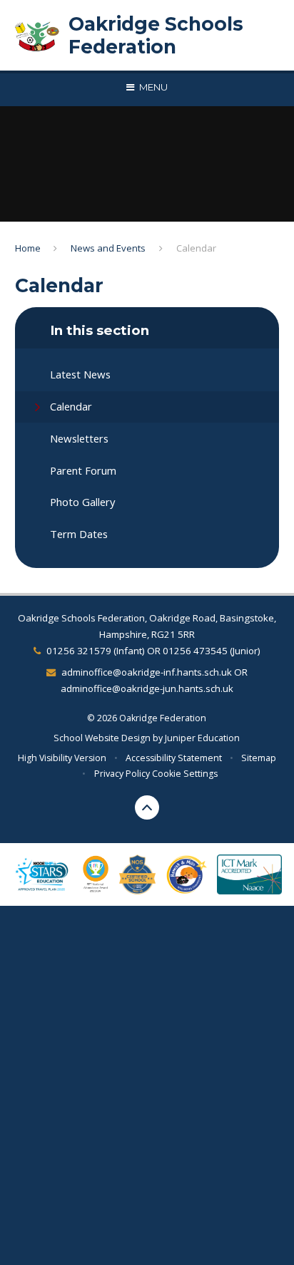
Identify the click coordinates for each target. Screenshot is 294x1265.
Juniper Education (202, 738)
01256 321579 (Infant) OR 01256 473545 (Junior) (153, 650)
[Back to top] (147, 807)
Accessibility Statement (174, 758)
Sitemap (258, 758)
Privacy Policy (122, 774)
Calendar (196, 248)
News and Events (108, 248)
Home (28, 248)
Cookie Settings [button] (185, 774)
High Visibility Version (62, 758)
